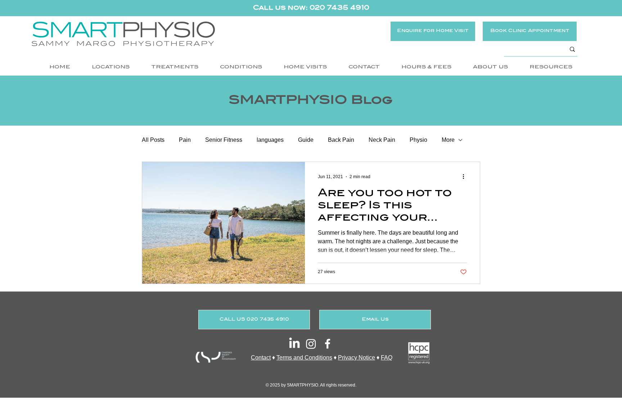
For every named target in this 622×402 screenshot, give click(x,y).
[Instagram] (311, 343)
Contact (261, 357)
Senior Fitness (223, 140)
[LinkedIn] (294, 343)
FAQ (386, 357)
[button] (110, 67)
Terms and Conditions (304, 357)
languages (270, 140)
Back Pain (341, 140)
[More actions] (465, 176)
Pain (185, 140)
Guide (306, 140)
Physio (418, 140)
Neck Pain (382, 140)
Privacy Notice (356, 357)
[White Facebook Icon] (327, 343)
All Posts (153, 140)
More (448, 140)
